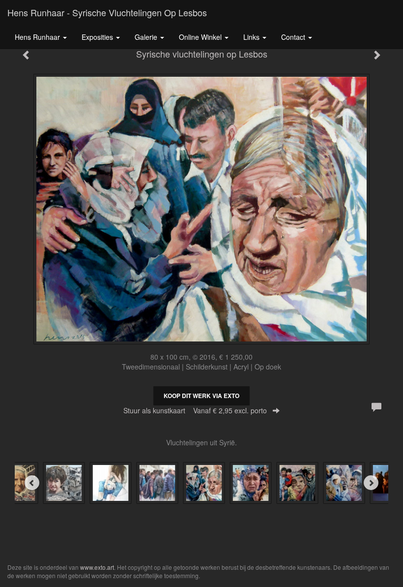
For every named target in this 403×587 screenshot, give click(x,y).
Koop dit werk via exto (201, 395)
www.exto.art (97, 567)
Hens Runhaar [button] (38, 37)
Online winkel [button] (201, 37)
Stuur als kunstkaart (195, 410)
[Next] (371, 482)
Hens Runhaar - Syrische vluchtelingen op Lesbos (107, 12)
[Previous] (32, 482)
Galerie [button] (147, 37)
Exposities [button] (98, 37)
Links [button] (252, 37)
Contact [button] (294, 37)
